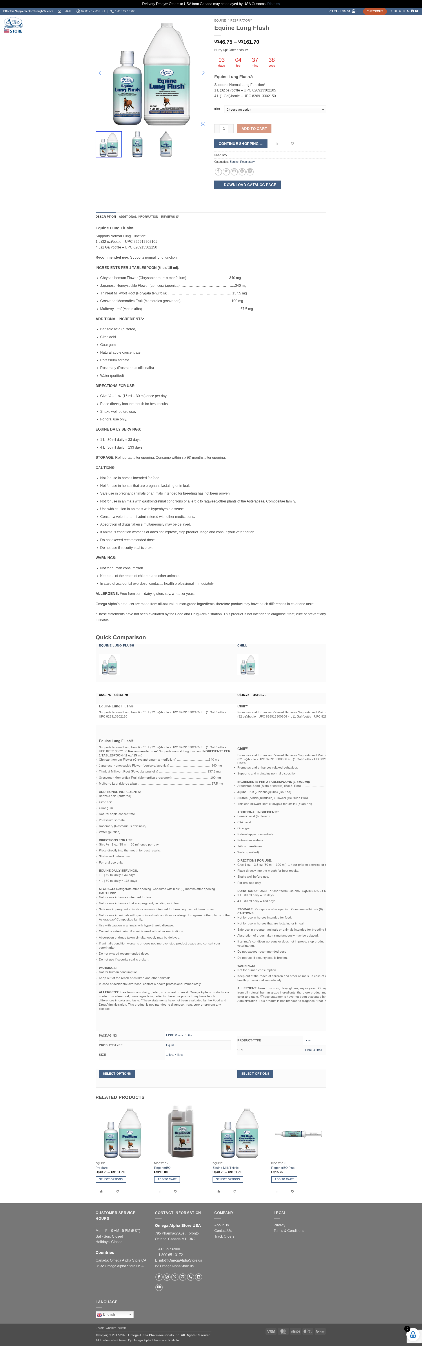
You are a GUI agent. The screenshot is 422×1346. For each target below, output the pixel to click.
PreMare (102, 1167)
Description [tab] (106, 216)
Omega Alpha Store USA (124, 1266)
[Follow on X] (399, 11)
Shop (365, 24)
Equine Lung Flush (116, 645)
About (380, 24)
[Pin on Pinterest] (242, 171)
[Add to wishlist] (293, 143)
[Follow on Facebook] (391, 11)
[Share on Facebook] (218, 171)
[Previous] (96, 1154)
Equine (234, 161)
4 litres (179, 1054)
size (217, 108)
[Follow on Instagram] (395, 11)
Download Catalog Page (249, 185)
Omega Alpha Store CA (128, 1260)
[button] (342, 11)
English (108, 1314)
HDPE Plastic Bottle (179, 1035)
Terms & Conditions (289, 1231)
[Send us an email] (404, 11)
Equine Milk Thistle (226, 1167)
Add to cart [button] (167, 1179)
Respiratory (247, 161)
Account (399, 24)
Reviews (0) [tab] (170, 216)
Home (353, 24)
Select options (117, 1073)
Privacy (279, 1225)
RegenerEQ (162, 1167)
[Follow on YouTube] (416, 11)
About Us (221, 1225)
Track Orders (224, 1236)
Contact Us (223, 1231)
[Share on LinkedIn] (250, 171)
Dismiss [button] (273, 4)
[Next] (325, 1154)
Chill (242, 645)
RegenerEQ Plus (283, 1167)
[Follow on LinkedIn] (412, 11)
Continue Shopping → (241, 144)
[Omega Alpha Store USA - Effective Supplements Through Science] (47, 25)
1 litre (169, 1054)
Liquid (170, 1045)
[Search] (413, 25)
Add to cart (254, 129)
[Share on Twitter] (226, 171)
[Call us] (408, 11)
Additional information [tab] (138, 216)
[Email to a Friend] (234, 171)
